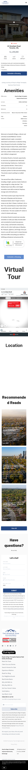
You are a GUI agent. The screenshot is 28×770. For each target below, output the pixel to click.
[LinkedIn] (7, 646)
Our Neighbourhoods (8, 676)
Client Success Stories (8, 664)
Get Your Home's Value (9, 688)
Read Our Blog (6, 673)
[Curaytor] (9, 653)
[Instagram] (13, 646)
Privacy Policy (14, 744)
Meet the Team (6, 661)
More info (8, 763)
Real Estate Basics (7, 679)
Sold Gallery (6, 691)
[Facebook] (2, 646)
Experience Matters (8, 670)
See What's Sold (7, 694)
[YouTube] (10, 646)
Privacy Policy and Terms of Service (15, 608)
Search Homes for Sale (9, 667)
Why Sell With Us (7, 682)
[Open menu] (26, 3)
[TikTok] (15, 646)
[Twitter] (5, 646)
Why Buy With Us (7, 685)
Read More (6, 443)
